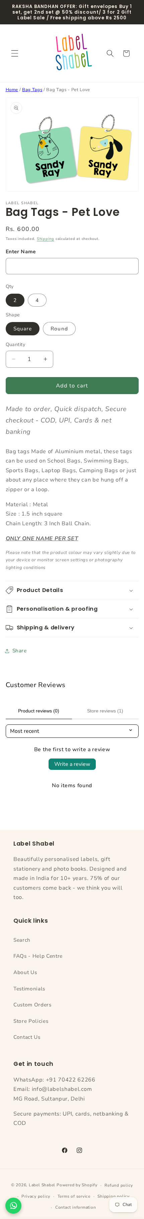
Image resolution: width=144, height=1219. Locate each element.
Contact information (75, 1207)
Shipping (45, 238)
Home (12, 90)
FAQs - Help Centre (38, 955)
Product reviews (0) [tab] (38, 710)
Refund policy (118, 1185)
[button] (15, 53)
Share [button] (19, 650)
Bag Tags (32, 90)
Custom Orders (32, 1004)
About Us (25, 972)
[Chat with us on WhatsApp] (13, 1206)
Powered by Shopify (77, 1185)
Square (22, 328)
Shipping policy (113, 1196)
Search (21, 939)
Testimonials (29, 988)
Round (59, 328)
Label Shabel (42, 1185)
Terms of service (74, 1196)
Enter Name (21, 251)
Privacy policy (35, 1196)
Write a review (72, 764)
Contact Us (27, 1036)
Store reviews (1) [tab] (105, 710)
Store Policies (30, 1020)
